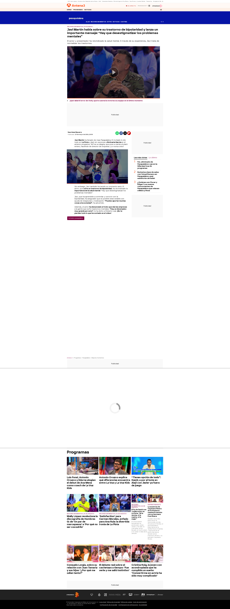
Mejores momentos (98, 22)
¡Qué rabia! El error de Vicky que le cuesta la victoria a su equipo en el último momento (106, 101)
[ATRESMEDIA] (72, 594)
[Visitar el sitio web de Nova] (111, 594)
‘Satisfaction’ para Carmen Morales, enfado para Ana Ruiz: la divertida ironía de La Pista (114, 520)
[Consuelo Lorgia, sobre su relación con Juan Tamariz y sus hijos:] (82, 553)
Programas (78, 10)
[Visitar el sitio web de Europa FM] (136, 594)
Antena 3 (69, 358)
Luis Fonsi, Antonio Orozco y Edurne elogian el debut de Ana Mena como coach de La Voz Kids (81, 482)
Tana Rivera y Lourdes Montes (137, 1)
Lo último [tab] (153, 158)
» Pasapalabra (85, 358)
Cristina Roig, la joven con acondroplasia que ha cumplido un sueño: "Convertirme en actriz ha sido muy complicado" (147, 570)
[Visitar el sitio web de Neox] (105, 594)
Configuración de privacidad (108, 604)
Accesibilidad (143, 604)
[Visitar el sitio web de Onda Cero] (130, 594)
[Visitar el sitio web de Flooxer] (160, 594)
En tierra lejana (73, 1)
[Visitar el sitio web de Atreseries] (124, 594)
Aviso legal (102, 602)
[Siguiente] (162, 1)
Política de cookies (126, 602)
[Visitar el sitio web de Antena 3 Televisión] (93, 594)
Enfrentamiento (154, 504)
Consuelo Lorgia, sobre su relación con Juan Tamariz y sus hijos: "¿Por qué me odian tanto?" (82, 569)
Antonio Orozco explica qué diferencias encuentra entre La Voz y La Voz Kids (114, 480)
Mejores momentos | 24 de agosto (80, 514)
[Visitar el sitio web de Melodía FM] (143, 594)
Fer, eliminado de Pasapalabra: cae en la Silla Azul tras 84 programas (147, 165)
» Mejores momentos (97, 358)
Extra (109, 22)
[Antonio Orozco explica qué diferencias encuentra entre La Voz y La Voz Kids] (115, 466)
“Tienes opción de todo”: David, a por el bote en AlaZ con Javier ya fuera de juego (146, 481)
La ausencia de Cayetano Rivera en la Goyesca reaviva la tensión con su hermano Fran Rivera (155, 511)
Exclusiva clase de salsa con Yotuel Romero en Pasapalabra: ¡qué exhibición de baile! (148, 175)
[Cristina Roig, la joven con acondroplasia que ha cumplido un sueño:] (147, 553)
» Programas (77, 358)
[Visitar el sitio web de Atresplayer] (152, 594)
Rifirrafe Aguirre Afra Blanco (121, 1)
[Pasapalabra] (76, 23)
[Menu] (161, 9)
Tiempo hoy (149, 1)
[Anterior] (68, 1)
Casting (123, 22)
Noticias (87, 10)
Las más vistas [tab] (140, 158)
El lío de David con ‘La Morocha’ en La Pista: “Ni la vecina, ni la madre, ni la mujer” (139, 514)
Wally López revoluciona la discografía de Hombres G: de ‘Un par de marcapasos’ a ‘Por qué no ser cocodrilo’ (82, 521)
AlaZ (99, 1)
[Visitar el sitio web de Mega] (118, 594)
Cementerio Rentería (107, 1)
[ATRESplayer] (157, 5)
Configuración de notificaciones (128, 604)
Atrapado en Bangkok (158, 1)
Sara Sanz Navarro (75, 132)
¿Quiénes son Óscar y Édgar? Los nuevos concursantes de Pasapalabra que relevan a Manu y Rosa (148, 186)
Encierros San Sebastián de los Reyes (88, 1)
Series (69, 10)
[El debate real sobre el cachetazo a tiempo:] (115, 553)
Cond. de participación (140, 602)
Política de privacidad (113, 602)
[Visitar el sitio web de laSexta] (99, 594)
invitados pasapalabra (76, 218)
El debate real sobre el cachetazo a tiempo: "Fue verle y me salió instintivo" (114, 568)
